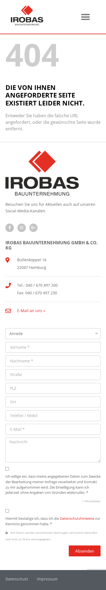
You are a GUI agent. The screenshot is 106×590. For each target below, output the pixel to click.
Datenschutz (16, 579)
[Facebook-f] (9, 228)
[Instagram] (21, 228)
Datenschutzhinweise (77, 518)
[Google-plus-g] (33, 228)
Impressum (47, 579)
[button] (85, 17)
